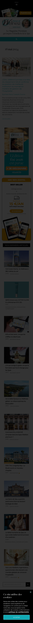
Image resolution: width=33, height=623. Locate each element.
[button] (30, 592)
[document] (16, 311)
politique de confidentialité (19, 612)
